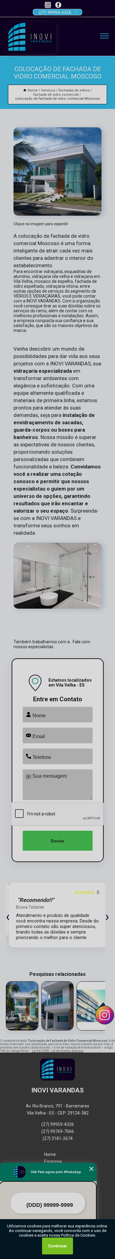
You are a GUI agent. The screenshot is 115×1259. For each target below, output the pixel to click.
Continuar (57, 1246)
